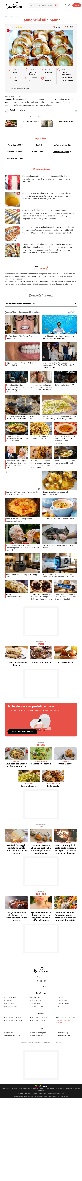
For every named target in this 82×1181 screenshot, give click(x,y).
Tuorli (38, 145)
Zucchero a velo (13, 158)
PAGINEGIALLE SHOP (26, 1088)
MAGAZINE (41, 910)
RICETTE (12, 16)
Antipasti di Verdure (11, 997)
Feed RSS (58, 1043)
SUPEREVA (41, 1090)
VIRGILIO (9, 1088)
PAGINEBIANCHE (43, 1088)
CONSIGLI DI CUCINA (16, 843)
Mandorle (10, 152)
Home (6, 16)
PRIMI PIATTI (16, 761)
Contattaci (38, 1043)
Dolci (41, 643)
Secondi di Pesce (62, 997)
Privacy (35, 1093)
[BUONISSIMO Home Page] (14, 5)
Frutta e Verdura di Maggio (13, 1018)
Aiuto (63, 1093)
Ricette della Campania (38, 1033)
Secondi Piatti (35, 1003)
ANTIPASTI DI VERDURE (41, 761)
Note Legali (28, 1093)
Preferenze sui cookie (54, 1093)
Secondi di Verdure (36, 1006)
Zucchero (34, 152)
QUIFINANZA (69, 1088)
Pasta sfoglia (13, 145)
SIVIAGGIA (62, 1088)
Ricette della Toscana (63, 1036)
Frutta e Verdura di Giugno (13, 1021)
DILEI (57, 1088)
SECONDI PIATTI (29, 783)
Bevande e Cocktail (62, 1003)
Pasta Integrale (35, 997)
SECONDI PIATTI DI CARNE (53, 783)
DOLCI (17, 16)
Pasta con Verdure (10, 1006)
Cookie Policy (42, 1093)
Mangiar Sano (9, 1033)
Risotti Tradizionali (36, 1000)
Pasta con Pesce (9, 1003)
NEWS (16, 910)
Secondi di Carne (62, 1000)
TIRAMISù (16, 660)
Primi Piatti (8, 1000)
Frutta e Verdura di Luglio (39, 1018)
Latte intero (58, 145)
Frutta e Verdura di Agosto (39, 1021)
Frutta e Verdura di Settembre (66, 1018)
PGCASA (35, 1088)
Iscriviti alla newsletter (22, 732)
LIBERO (4, 1088)
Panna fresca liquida (61, 152)
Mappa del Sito (48, 1043)
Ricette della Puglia (62, 1033)
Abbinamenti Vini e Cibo (12, 1036)
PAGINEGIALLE (16, 1088)
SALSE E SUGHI (65, 761)
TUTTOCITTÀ (51, 1088)
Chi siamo (20, 1093)
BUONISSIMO (76, 1088)
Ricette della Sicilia (36, 1036)
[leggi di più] (76, 111)
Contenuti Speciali (27, 1043)
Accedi (77, 5)
